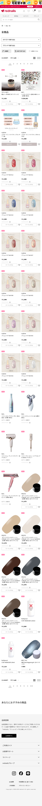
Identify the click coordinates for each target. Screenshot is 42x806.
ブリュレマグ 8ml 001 (27, 376)
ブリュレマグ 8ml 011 (27, 175)
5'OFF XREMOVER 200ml (8, 662)
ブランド (36, 16)
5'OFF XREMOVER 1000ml (28, 621)
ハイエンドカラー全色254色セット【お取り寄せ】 (30, 95)
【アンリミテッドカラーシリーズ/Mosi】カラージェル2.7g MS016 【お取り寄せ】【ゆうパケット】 (30, 539)
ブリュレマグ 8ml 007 (27, 255)
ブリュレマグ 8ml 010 (7, 215)
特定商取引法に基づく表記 (26, 782)
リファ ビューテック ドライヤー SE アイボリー (11, 456)
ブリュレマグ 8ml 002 (7, 376)
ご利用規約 (12, 785)
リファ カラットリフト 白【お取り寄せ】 (30, 416)
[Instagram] (14, 773)
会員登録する (9, 736)
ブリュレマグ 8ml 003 (27, 335)
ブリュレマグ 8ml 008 (7, 255)
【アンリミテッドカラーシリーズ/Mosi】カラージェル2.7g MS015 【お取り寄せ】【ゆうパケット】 (11, 580)
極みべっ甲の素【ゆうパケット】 (10, 94)
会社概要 (11, 782)
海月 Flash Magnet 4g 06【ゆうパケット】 (30, 663)
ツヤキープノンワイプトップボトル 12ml (30, 135)
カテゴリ (26, 16)
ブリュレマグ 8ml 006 (7, 295)
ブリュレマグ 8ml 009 (27, 215)
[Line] (28, 773)
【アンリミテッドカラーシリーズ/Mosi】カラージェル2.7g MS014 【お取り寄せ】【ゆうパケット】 (30, 580)
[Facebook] (21, 773)
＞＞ (31, 64)
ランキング (6, 16)
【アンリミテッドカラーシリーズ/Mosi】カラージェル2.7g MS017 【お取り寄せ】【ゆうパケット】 (11, 539)
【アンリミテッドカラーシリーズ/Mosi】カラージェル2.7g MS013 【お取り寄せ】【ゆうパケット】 (11, 622)
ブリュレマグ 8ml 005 (27, 295)
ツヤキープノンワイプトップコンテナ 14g (11, 135)
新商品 (16, 16)
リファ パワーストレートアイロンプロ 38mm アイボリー (30, 456)
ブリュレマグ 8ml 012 (7, 175)
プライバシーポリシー (25, 785)
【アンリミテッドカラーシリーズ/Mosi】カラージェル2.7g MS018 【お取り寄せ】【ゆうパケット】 (30, 497)
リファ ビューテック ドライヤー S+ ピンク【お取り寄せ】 (11, 496)
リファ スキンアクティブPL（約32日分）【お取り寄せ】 (11, 416)
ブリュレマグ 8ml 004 (7, 335)
